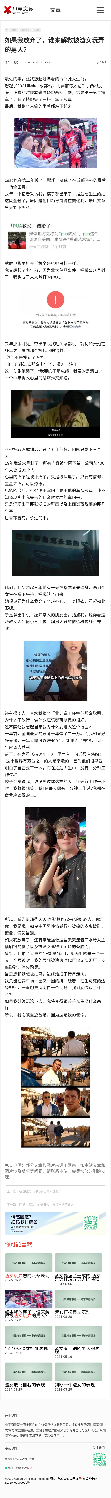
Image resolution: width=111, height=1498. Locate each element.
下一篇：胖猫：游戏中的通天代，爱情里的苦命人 (40, 1204)
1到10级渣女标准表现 (26, 1348)
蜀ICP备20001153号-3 (64, 1478)
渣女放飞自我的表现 (25, 1385)
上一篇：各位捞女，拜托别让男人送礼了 (34, 1191)
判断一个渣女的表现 (75, 1385)
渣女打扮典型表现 (72, 1312)
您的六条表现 (27, 1276)
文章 (14, 30)
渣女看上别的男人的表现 (77, 1350)
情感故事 (25, 30)
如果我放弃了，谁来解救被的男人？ (27, 1314)
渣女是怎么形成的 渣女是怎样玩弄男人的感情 (78, 1277)
